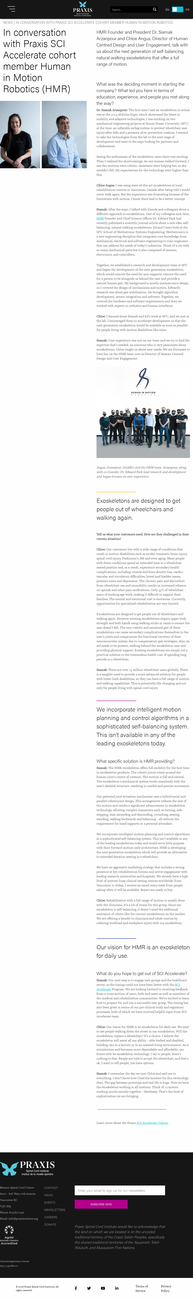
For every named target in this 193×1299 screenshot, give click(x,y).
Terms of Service (142, 1288)
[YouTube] (103, 1288)
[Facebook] (76, 1288)
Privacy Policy (166, 1288)
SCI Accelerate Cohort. (152, 1123)
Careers (50, 1217)
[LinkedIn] (117, 1288)
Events (49, 1202)
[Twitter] (89, 1288)
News (8, 22)
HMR (100, 218)
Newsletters (54, 1210)
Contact (51, 1187)
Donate (50, 1224)
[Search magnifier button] (155, 9)
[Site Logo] (82, 9)
